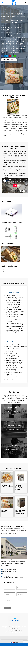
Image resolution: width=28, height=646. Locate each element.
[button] (2, 3)
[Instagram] (15, 643)
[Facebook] (11, 643)
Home (2, 13)
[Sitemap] (17, 643)
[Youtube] (13, 643)
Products (7, 13)
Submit (8, 608)
